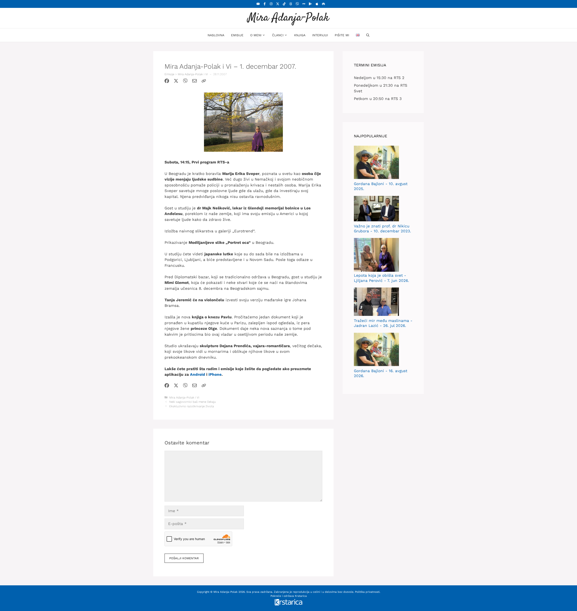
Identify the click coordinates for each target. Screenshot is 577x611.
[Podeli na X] (176, 81)
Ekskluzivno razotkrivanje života (191, 406)
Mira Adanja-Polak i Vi (193, 74)
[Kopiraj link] (203, 81)
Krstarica (301, 595)
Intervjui (320, 35)
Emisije (237, 35)
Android (197, 374)
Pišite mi (342, 35)
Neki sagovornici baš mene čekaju (192, 401)
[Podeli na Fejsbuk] (167, 81)
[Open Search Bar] (368, 35)
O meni (255, 35)
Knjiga (299, 35)
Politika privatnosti (367, 591)
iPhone (215, 374)
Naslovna (216, 35)
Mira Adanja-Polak (288, 18)
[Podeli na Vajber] (185, 81)
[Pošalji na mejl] (194, 81)
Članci (278, 35)
